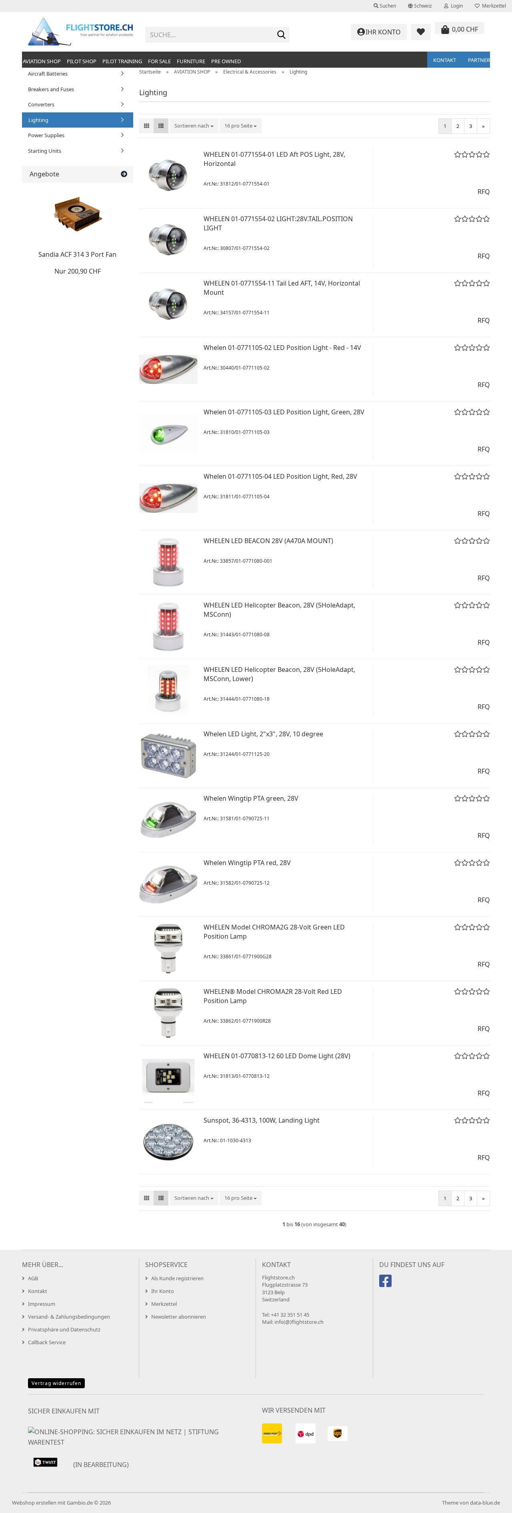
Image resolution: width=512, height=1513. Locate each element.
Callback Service (47, 1342)
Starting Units (44, 150)
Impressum (41, 1303)
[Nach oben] (490, 1501)
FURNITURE (191, 61)
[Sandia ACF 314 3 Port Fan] (78, 215)
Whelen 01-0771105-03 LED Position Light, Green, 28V (284, 412)
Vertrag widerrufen (56, 1383)
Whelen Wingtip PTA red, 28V (247, 862)
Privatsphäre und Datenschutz (64, 1329)
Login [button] (455, 5)
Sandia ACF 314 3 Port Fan (77, 254)
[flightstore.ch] (80, 32)
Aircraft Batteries (48, 73)
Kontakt (444, 60)
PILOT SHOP (81, 61)
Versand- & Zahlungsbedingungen (69, 1316)
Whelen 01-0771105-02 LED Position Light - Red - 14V (282, 347)
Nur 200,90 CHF (77, 271)
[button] (420, 6)
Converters (41, 104)
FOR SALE (159, 61)
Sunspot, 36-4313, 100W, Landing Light (262, 1120)
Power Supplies (46, 135)
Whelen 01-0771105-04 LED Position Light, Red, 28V (280, 476)
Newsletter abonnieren (178, 1316)
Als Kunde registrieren (177, 1278)
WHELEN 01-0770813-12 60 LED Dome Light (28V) (277, 1055)
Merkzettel (493, 5)
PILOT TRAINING (122, 61)
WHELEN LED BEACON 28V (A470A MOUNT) (268, 540)
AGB (33, 1278)
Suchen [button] (387, 5)
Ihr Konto (162, 1291)
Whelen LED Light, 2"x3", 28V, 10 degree (263, 734)
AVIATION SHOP (42, 61)
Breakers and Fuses (51, 89)
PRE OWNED (226, 61)
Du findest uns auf (411, 1264)
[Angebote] (124, 174)
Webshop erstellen (34, 1502)
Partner (479, 60)
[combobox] (194, 125)
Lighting (38, 120)
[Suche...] (281, 35)
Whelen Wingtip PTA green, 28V (251, 798)
